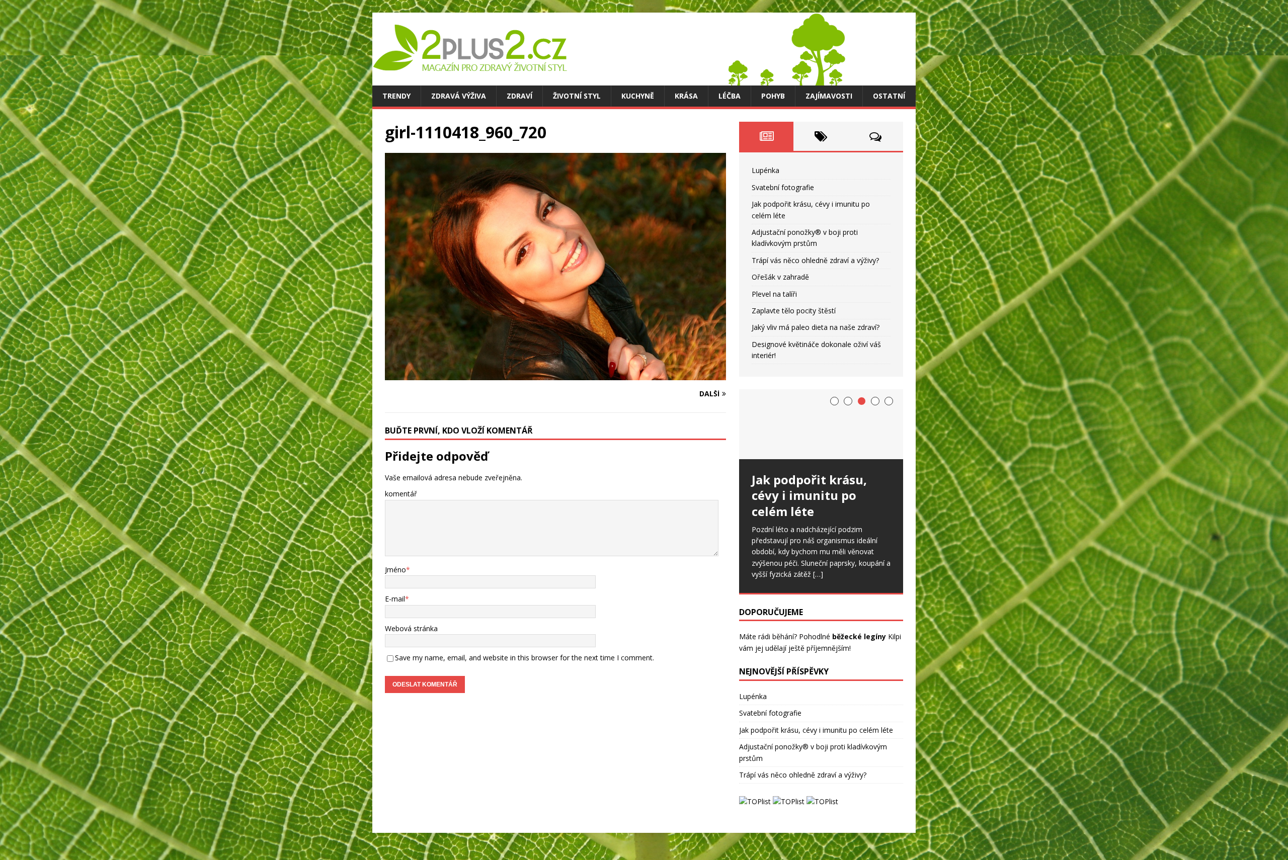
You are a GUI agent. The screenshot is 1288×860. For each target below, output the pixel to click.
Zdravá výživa (458, 96)
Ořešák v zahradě (780, 277)
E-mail (395, 599)
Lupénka (765, 170)
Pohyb (773, 96)
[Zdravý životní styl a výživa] (608, 79)
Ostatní (889, 96)
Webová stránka (411, 628)
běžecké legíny (859, 636)
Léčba (729, 96)
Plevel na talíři (774, 294)
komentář (401, 493)
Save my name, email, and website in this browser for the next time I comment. (524, 657)
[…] (818, 574)
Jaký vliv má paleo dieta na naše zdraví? (815, 327)
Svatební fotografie (783, 187)
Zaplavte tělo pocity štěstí (794, 310)
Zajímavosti (829, 96)
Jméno (395, 569)
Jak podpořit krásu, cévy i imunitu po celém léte (816, 730)
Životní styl (577, 96)
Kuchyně (637, 96)
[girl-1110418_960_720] (555, 374)
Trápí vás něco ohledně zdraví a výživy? (815, 260)
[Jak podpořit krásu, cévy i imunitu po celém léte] (821, 424)
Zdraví (519, 96)
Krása (686, 96)
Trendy (396, 96)
